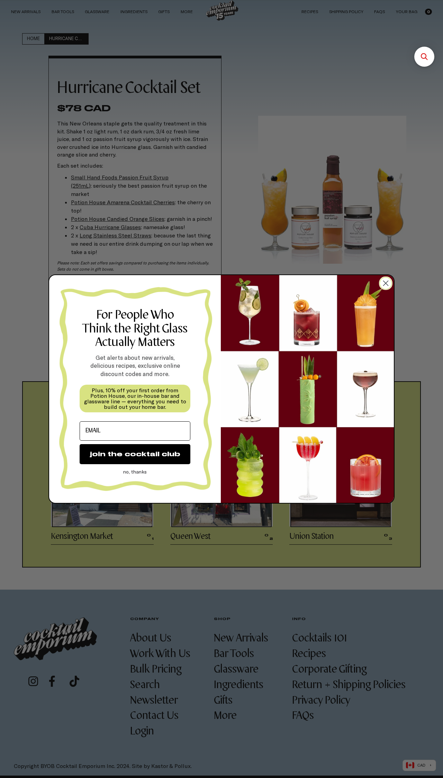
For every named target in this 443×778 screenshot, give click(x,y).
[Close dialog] (386, 283)
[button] (424, 57)
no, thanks (135, 472)
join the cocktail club (135, 454)
